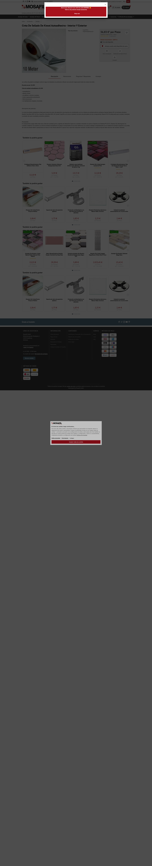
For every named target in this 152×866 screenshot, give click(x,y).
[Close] (105, 4)
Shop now (77, 13)
